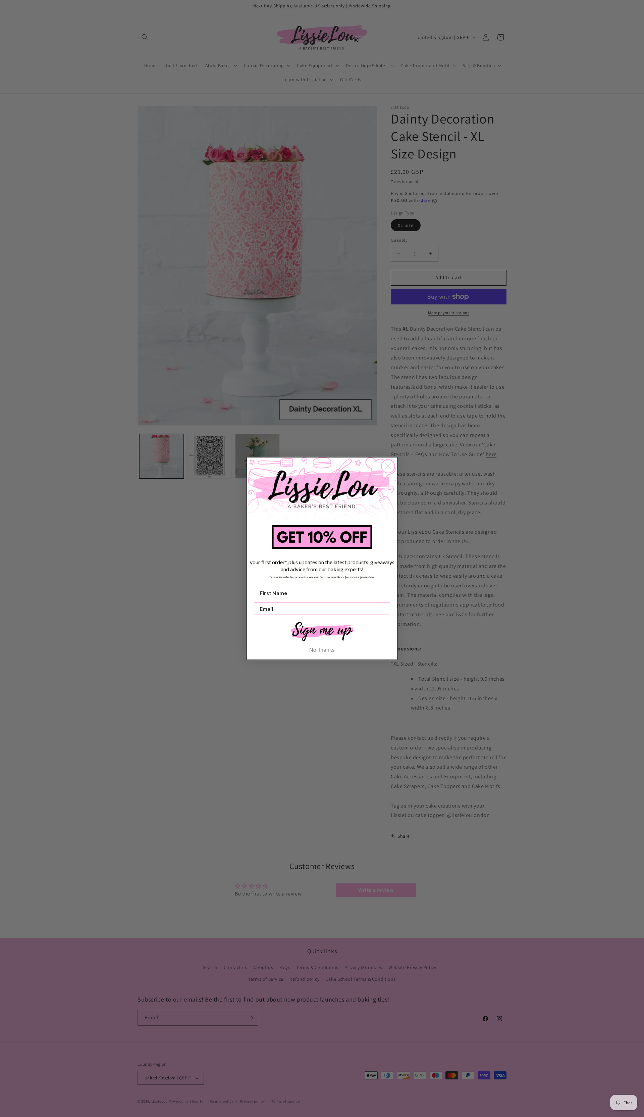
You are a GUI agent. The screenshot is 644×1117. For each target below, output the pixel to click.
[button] (322, 630)
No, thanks (322, 649)
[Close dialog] (388, 466)
